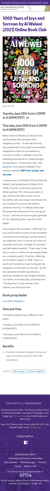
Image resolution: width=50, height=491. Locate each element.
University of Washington (25, 403)
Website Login (27, 462)
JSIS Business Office (25, 454)
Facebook (26, 442)
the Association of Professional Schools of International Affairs (25, 475)
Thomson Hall (20, 416)
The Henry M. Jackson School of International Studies (24, 3)
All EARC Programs (36, 371)
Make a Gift (30, 466)
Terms (17, 466)
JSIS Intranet (11, 462)
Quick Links (47, 8)
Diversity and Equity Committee (25, 458)
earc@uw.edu (35, 427)
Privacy (42, 462)
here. (28, 287)
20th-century (18, 371)
